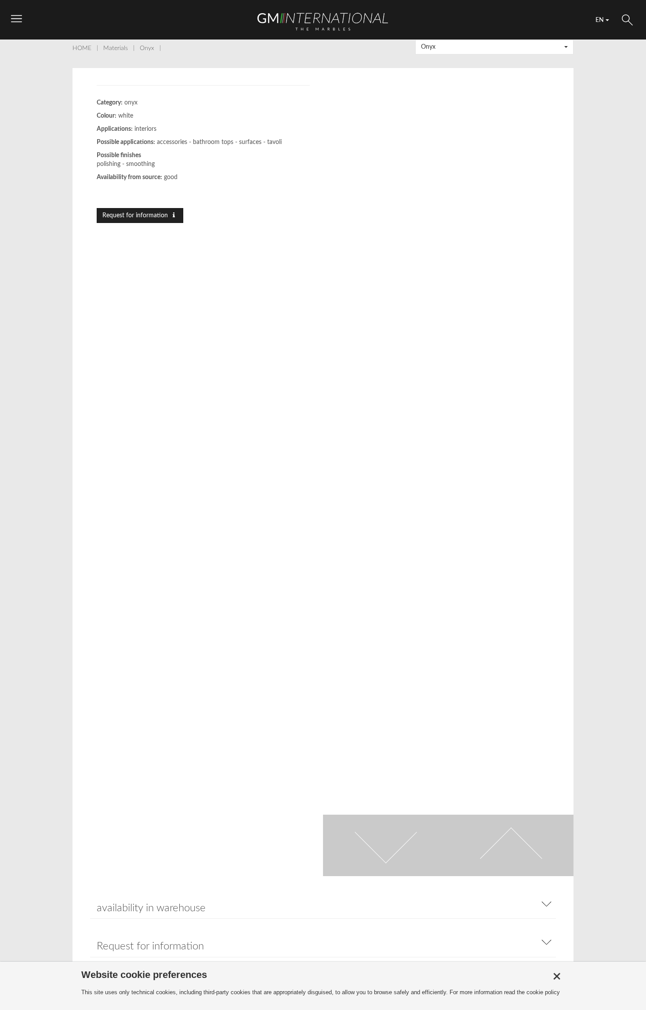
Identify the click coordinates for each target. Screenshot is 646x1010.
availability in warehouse (151, 908)
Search (627, 19)
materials (115, 48)
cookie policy (543, 992)
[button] (494, 47)
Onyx (147, 48)
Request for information (136, 215)
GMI (323, 21)
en (600, 20)
